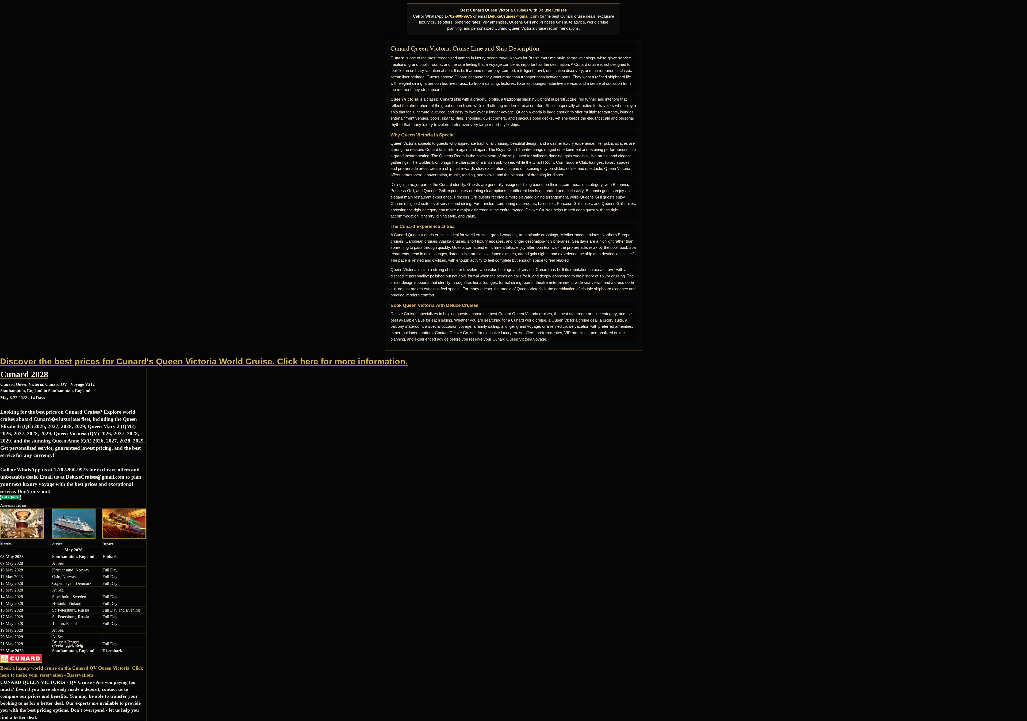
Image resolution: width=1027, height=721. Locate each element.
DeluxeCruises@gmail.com (513, 16)
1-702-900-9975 (458, 16)
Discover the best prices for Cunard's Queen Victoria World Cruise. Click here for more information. (204, 361)
